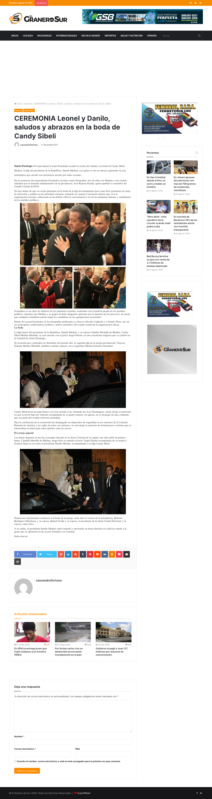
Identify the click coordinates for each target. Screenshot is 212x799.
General (28, 103)
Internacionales (66, 35)
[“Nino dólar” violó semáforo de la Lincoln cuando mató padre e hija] (159, 207)
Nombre (19, 736)
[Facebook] (197, 793)
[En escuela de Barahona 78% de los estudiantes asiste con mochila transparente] (186, 207)
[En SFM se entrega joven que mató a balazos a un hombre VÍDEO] (32, 632)
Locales (28, 35)
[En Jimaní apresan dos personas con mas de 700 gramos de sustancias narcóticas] (186, 167)
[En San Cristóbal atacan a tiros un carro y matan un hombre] (159, 167)
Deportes (110, 35)
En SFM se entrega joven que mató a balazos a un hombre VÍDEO (30, 651)
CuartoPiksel (83, 793)
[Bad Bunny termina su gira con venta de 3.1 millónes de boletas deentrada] (159, 246)
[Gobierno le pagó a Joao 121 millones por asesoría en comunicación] (114, 632)
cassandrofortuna (29, 145)
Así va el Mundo (90, 35)
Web (77, 749)
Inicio (14, 35)
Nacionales (44, 35)
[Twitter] (201, 793)
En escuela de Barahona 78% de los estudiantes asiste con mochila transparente (185, 223)
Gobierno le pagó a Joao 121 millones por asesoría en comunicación (112, 651)
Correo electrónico (25, 749)
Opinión (152, 35)
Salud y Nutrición (132, 35)
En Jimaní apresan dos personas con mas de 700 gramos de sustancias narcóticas (185, 184)
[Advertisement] (106, 69)
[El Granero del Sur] (38, 18)
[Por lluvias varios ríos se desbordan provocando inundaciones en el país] (73, 632)
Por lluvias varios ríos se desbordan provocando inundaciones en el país (69, 651)
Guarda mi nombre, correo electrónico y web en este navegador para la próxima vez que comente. (69, 761)
